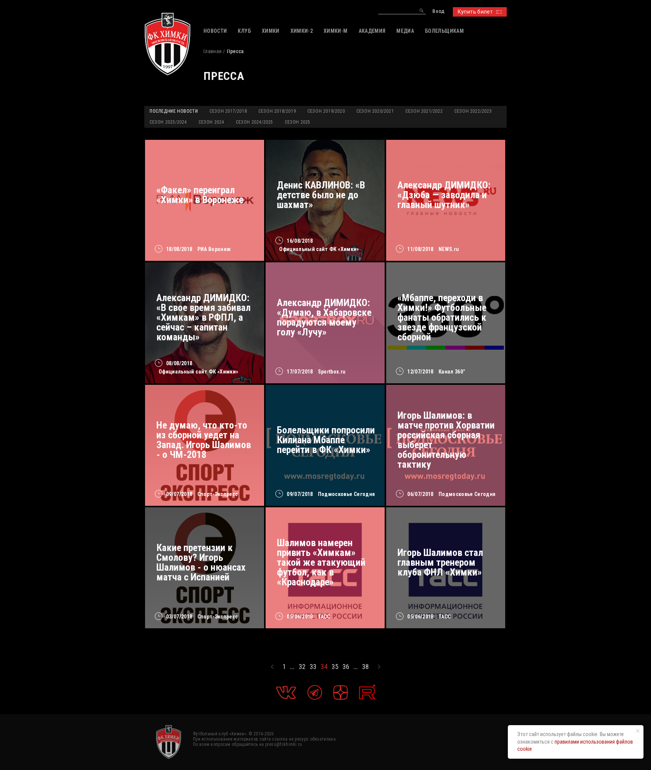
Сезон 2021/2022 (424, 111)
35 (335, 666)
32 (302, 666)
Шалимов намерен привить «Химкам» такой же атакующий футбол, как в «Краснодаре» (321, 562)
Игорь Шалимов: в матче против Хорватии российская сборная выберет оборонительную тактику (446, 440)
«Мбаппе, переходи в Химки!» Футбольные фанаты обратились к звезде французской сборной (441, 317)
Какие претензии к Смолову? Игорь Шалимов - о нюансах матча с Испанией (201, 562)
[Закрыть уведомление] (638, 731)
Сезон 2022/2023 (473, 111)
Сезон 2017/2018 (228, 111)
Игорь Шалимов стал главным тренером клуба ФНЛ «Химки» (440, 562)
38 (365, 666)
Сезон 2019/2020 (326, 111)
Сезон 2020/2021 (375, 111)
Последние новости (174, 111)
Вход (438, 11)
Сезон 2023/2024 (168, 122)
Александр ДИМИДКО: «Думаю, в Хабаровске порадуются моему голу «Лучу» (324, 317)
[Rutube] (367, 692)
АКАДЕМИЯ (372, 31)
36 (345, 666)
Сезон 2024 (211, 122)
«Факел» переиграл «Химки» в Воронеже (199, 194)
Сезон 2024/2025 (254, 122)
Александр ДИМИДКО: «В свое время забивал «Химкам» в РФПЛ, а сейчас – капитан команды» (203, 317)
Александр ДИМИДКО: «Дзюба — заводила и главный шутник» (444, 194)
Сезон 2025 (297, 122)
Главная (212, 51)
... (292, 666)
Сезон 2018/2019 (277, 111)
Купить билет (475, 12)
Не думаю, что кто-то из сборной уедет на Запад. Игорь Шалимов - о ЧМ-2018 (203, 439)
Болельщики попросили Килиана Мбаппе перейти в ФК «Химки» (326, 439)
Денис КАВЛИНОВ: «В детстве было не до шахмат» (321, 194)
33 (313, 666)
